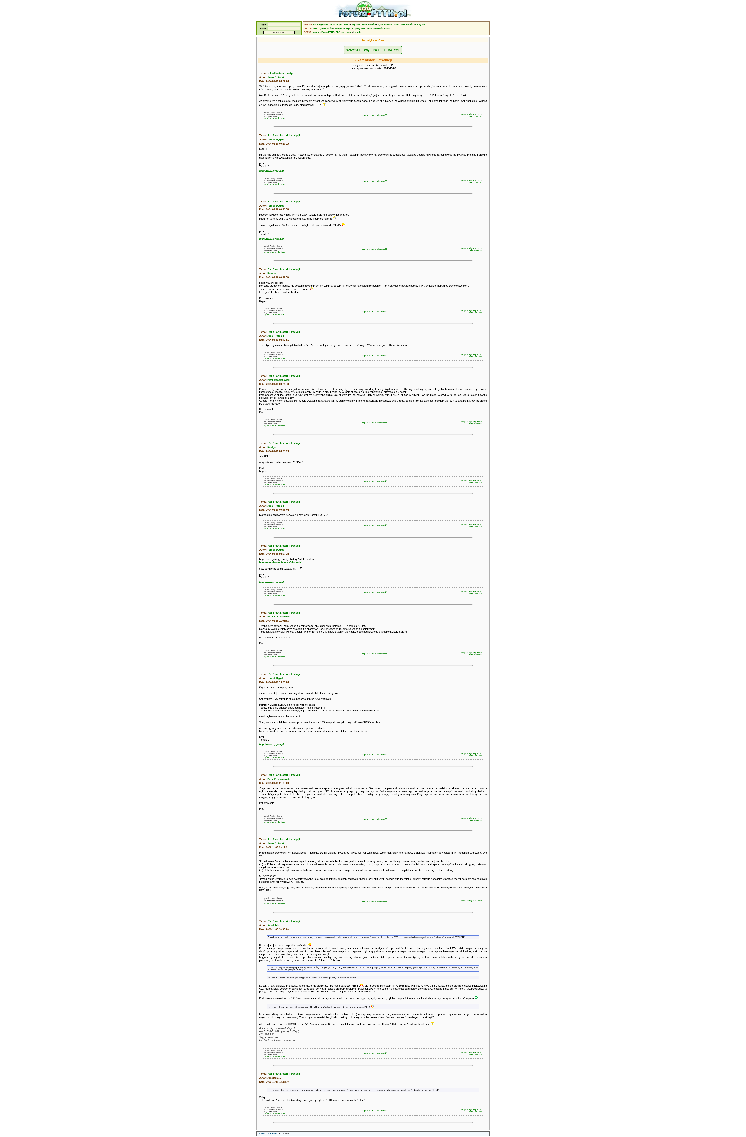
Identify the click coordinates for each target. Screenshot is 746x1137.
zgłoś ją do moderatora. (275, 118)
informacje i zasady (340, 24)
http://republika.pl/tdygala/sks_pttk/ (280, 562)
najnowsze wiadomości (364, 24)
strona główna (320, 24)
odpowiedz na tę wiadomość (374, 115)
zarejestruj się (342, 28)
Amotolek (273, 925)
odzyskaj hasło (358, 28)
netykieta (346, 32)
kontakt (357, 32)
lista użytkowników (323, 28)
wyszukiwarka (385, 24)
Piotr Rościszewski (278, 379)
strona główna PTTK (323, 32)
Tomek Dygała (275, 139)
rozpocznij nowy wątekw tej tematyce (471, 115)
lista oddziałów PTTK (379, 28)
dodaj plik (420, 24)
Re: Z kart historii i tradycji (284, 135)
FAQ (338, 32)
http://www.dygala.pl (271, 170)
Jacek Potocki (275, 77)
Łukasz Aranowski (268, 1133)
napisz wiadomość (403, 24)
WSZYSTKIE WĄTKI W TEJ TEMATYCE (373, 50)
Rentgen (272, 273)
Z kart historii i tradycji (281, 73)
